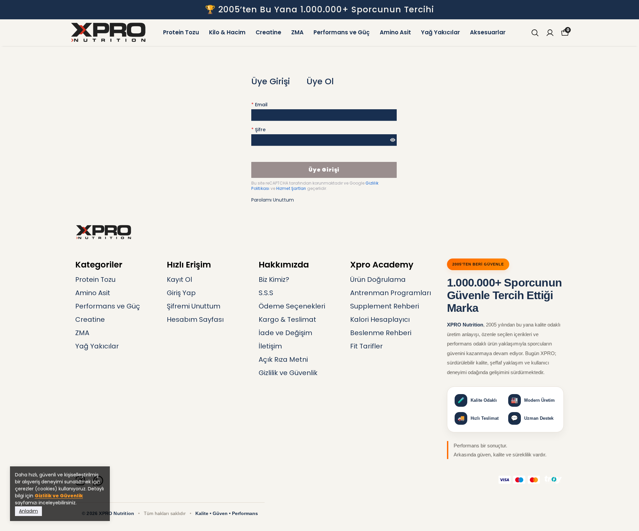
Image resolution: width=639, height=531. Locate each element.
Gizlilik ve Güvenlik (59, 495)
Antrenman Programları (390, 292)
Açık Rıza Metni (283, 359)
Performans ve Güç (342, 32)
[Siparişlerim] (550, 33)
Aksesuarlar (488, 32)
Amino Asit (395, 32)
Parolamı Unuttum (272, 200)
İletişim (270, 346)
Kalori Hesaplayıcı (380, 319)
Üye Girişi (270, 81)
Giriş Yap (181, 292)
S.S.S (266, 292)
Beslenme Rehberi (380, 332)
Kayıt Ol (179, 279)
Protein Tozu (181, 32)
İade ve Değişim (285, 332)
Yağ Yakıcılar (440, 32)
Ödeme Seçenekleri (292, 306)
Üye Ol (320, 81)
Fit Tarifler (366, 346)
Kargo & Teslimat (287, 319)
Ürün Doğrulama (378, 279)
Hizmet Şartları (291, 188)
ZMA (297, 32)
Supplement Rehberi (384, 306)
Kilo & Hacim (227, 32)
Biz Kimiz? (274, 279)
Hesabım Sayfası (195, 319)
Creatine (268, 32)
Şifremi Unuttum (193, 306)
